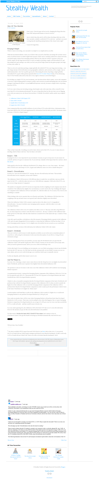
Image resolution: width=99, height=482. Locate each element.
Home (9, 16)
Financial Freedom (75, 71)
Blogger (63, 467)
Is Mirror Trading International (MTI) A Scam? (15, 457)
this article (10, 161)
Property (83, 75)
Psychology (74, 78)
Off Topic (73, 75)
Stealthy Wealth (27, 8)
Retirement (80, 78)
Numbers (84, 73)
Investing (78, 73)
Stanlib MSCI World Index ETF (19, 103)
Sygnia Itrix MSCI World (18, 105)
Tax (85, 78)
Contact (51, 16)
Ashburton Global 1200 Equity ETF (20, 98)
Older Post (63, 440)
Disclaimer (49, 477)
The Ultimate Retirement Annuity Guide (58, 457)
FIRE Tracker (16, 16)
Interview (73, 73)
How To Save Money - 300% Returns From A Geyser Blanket (81, 54)
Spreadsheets (36, 16)
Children (76, 69)
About (45, 16)
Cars (72, 69)
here (44, 331)
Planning (78, 75)
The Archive (26, 16)
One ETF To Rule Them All (44, 74)
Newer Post (11, 440)
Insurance (83, 71)
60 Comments (12, 28)
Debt (88, 69)
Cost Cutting (82, 69)
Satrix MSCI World (16, 100)
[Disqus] (37, 378)
